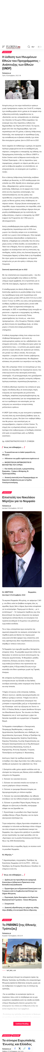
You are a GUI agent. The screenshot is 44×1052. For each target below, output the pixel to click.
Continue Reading (22, 1024)
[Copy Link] (24, 1048)
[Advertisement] (22, 22)
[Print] (29, 1048)
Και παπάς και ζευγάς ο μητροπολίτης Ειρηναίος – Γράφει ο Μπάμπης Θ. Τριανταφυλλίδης (18, 471)
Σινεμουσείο (9, 904)
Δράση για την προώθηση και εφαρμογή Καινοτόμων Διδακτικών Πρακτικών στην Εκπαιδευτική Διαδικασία (19, 882)
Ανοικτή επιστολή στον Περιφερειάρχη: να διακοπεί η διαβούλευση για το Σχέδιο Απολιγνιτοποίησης (20, 479)
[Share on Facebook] (15, 1048)
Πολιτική (16, 1035)
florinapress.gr (6, 73)
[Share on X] (19, 1048)
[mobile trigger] (4, 46)
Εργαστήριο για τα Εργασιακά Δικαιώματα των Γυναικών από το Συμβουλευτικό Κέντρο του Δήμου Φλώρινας (21, 890)
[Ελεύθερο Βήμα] (13, 46)
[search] (28, 47)
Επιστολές (6, 52)
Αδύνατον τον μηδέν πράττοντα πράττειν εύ (22, 458)
